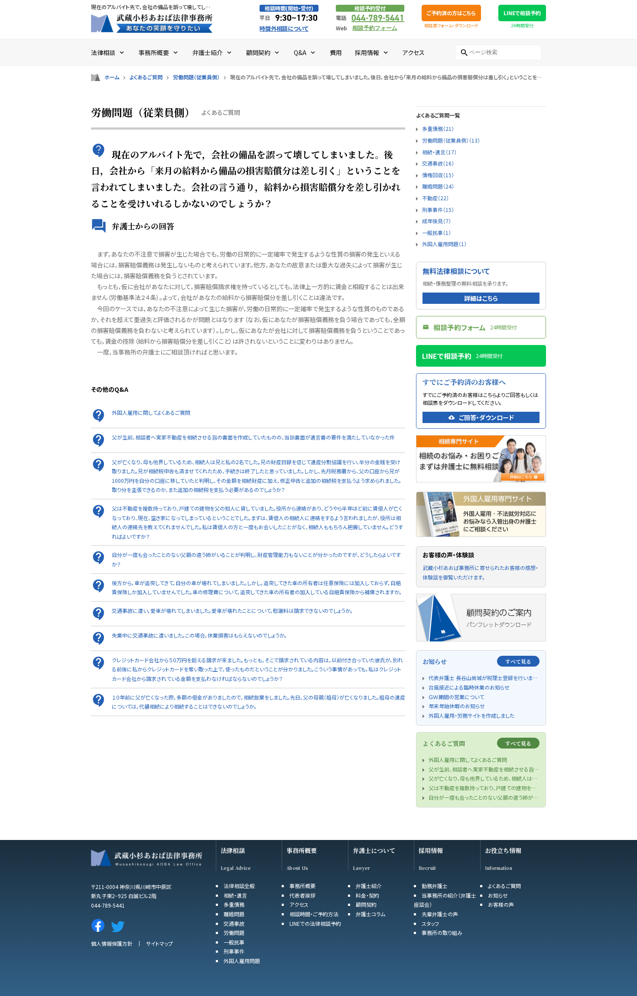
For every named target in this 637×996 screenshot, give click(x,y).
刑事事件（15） (438, 209)
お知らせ (498, 895)
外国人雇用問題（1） (444, 243)
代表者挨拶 (302, 895)
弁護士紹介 (369, 885)
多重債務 (234, 904)
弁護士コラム (370, 914)
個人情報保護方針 (112, 943)
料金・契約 (367, 895)
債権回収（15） (438, 175)
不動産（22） (435, 198)
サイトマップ (159, 943)
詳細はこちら (481, 298)
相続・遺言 (235, 895)
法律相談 (233, 850)
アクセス (299, 904)
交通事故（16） (438, 163)
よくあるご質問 (146, 77)
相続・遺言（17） (439, 152)
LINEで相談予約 (522, 12)
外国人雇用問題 (242, 960)
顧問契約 (366, 904)
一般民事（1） (436, 232)
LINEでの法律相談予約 (315, 923)
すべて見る (518, 661)
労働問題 (234, 932)
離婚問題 (234, 914)
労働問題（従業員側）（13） (451, 140)
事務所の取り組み (442, 932)
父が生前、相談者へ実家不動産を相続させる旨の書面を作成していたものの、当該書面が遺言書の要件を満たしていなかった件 (253, 437)
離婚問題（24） (438, 186)
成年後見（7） (436, 221)
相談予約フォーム (374, 28)
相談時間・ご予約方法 (313, 914)
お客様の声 (501, 904)
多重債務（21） (438, 128)
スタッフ (430, 923)
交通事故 (234, 923)
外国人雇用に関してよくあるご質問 (151, 412)
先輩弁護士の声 (440, 914)
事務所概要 (301, 850)
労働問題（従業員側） (196, 77)
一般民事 (234, 942)
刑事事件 (234, 951)
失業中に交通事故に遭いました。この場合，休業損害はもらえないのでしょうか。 (199, 635)
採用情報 (431, 850)
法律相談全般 (239, 885)
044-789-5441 (377, 17)
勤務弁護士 (435, 885)
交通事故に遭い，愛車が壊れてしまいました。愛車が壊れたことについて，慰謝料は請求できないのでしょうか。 (232, 610)
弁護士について (374, 850)
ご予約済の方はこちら (451, 12)
